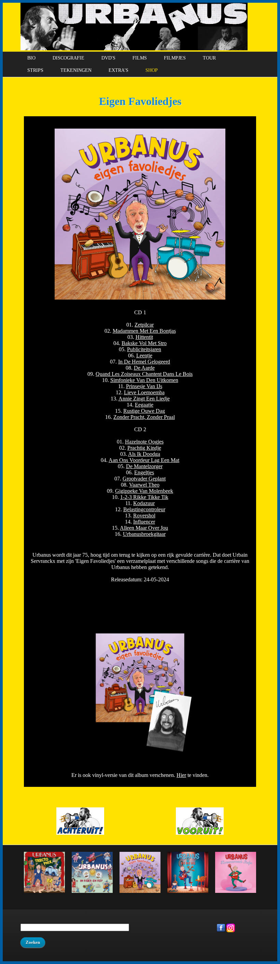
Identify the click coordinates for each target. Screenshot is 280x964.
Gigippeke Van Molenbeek (144, 491)
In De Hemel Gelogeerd (144, 362)
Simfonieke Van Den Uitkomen (144, 380)
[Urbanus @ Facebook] (221, 930)
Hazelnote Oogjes (144, 442)
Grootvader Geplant (144, 478)
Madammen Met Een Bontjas (144, 331)
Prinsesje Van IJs (144, 386)
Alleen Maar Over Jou (144, 528)
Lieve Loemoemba (144, 392)
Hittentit (144, 337)
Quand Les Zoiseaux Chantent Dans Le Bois (144, 374)
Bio (31, 58)
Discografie (68, 58)
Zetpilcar (144, 325)
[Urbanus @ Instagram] (230, 930)
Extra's (118, 70)
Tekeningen (76, 70)
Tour (209, 58)
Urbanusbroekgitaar (144, 534)
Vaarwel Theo (144, 485)
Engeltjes (144, 472)
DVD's (108, 58)
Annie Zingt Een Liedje (144, 398)
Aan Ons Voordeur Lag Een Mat (144, 460)
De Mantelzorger (144, 466)
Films (139, 58)
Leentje (144, 355)
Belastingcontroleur (144, 509)
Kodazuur (144, 503)
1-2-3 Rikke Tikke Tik (144, 497)
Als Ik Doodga (144, 454)
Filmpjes (175, 58)
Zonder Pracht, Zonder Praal (144, 417)
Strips (35, 70)
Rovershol (144, 515)
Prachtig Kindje (144, 448)
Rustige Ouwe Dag (144, 411)
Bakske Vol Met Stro (144, 343)
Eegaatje (144, 405)
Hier (181, 775)
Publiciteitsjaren (144, 349)
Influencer (144, 522)
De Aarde (144, 368)
